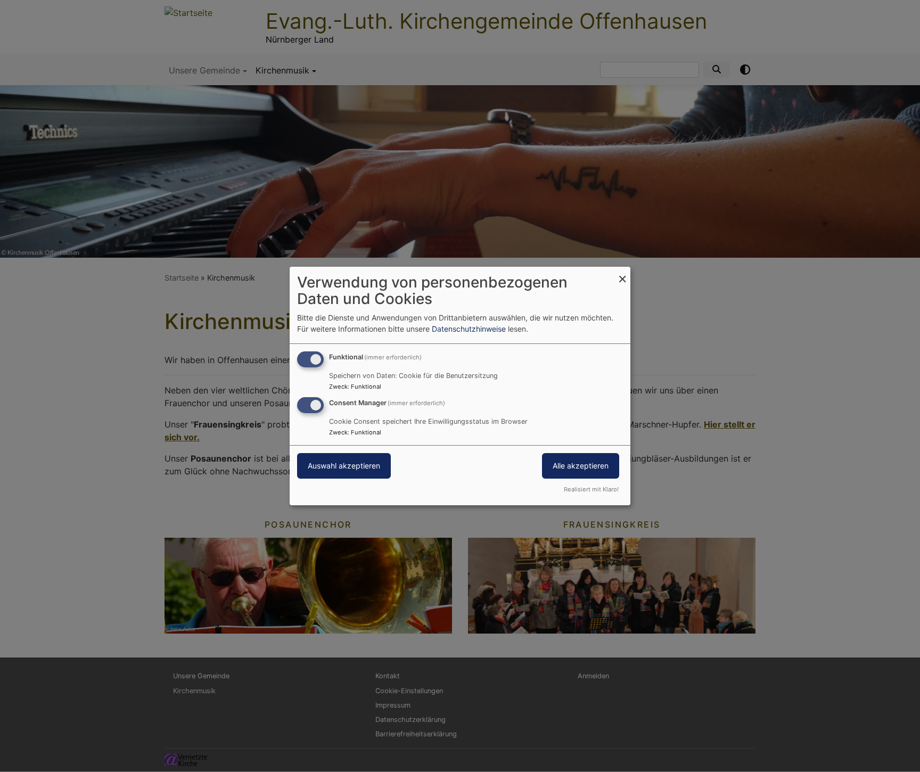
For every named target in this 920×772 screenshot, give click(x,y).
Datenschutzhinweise (469, 328)
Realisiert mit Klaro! (591, 489)
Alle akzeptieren (581, 465)
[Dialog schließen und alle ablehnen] (622, 273)
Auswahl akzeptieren (344, 465)
